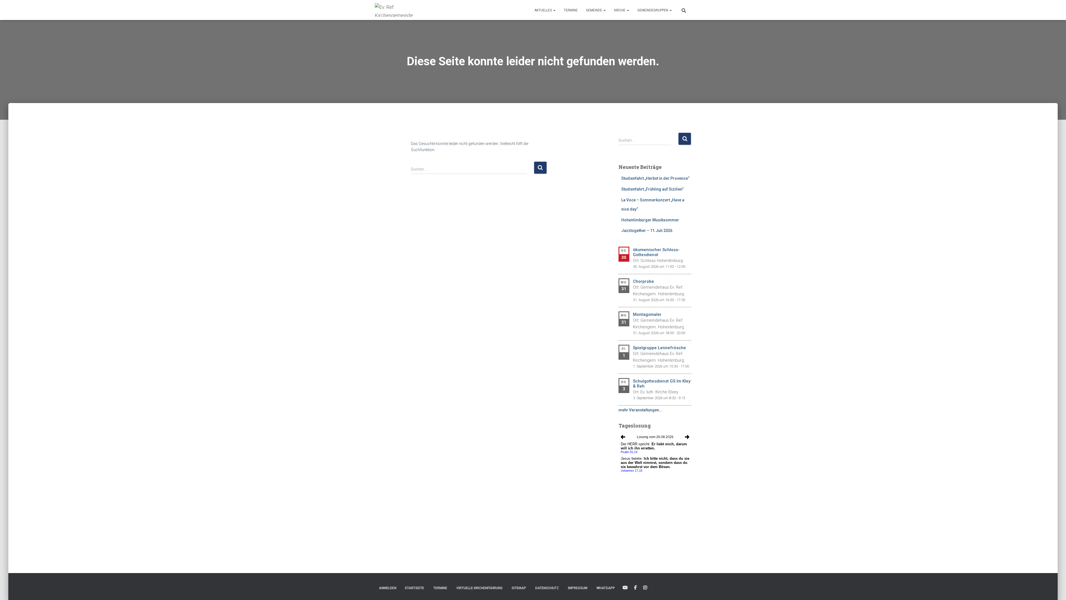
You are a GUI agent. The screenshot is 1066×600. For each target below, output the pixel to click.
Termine (571, 10)
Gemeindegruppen (653, 10)
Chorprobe (643, 281)
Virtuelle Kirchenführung (479, 588)
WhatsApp (606, 588)
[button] (554, 10)
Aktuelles (543, 10)
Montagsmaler (647, 314)
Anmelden (387, 588)
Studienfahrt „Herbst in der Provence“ (655, 178)
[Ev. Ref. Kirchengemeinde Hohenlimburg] (402, 10)
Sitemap (519, 588)
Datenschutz (547, 588)
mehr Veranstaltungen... (640, 410)
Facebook (635, 587)
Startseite (414, 588)
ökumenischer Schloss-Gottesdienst (656, 252)
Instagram (645, 587)
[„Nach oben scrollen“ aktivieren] (1055, 589)
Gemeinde (594, 10)
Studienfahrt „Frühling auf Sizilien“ (652, 189)
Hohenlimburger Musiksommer (650, 220)
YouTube (625, 587)
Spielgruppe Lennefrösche (659, 347)
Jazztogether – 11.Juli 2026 (646, 230)
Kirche (620, 10)
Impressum (577, 588)
